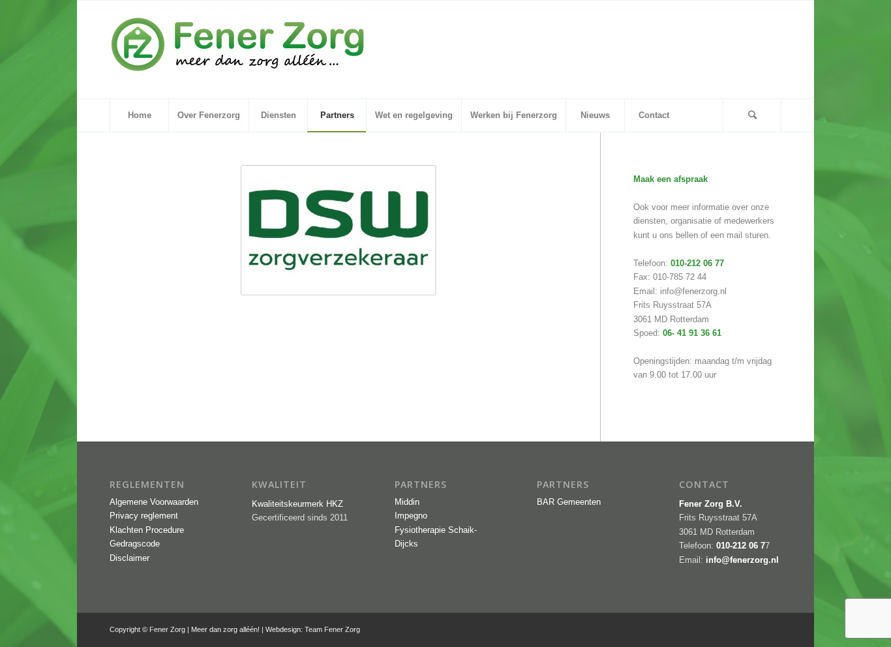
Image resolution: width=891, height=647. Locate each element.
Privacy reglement (144, 515)
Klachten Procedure (147, 530)
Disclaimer (129, 558)
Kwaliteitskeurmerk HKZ (297, 504)
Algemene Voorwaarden (154, 502)
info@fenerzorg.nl (693, 291)
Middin (407, 502)
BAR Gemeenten (569, 502)
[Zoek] (752, 115)
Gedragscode (135, 544)
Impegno (411, 515)
